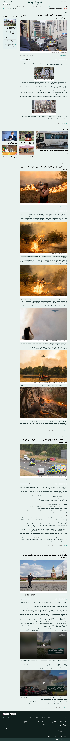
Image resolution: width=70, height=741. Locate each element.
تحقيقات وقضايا (60, 731)
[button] (44, 645)
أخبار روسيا (47, 707)
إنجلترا (52, 545)
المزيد (11, 6)
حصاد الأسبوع (60, 730)
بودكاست (17, 6)
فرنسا (58, 123)
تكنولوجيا (34, 6)
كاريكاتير (55, 721)
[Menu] (66, 6)
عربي (66, 1)
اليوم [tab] (6, 16)
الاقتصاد (45, 6)
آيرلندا (48, 545)
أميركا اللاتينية (60, 725)
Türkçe (62, 1)
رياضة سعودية (65, 730)
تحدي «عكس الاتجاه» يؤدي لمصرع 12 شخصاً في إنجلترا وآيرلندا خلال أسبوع (9, 45)
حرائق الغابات (60, 430)
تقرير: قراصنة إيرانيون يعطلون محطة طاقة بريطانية (55, 8)
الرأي (47, 6)
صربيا (49, 430)
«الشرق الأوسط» (62, 55)
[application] (43, 645)
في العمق (23, 6)
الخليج (65, 721)
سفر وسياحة (25, 721)
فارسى (58, 1)
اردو (59, 1)
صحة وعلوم (37, 6)
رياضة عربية (66, 731)
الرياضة (26, 6)
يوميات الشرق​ (29, 6)
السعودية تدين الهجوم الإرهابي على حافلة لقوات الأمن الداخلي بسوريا (54, 150)
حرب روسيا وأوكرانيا (59, 707)
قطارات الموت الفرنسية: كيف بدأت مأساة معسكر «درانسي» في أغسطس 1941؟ (9, 37)
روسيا (42, 707)
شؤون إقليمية (65, 725)
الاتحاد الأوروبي (54, 430)
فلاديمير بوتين (52, 707)
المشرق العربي (64, 724)
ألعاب (13, 6)
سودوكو (44, 731)
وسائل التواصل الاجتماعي (58, 545)
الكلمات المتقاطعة (43, 730)
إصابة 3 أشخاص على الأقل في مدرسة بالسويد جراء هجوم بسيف (9, 41)
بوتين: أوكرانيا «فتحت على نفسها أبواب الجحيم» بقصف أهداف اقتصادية (9, 32)
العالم (50, 6)
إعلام (44, 724)
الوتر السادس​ (43, 721)
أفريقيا (61, 724)
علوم (38, 721)
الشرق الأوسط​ (53, 6)
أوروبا (62, 12)
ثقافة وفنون (41, 6)
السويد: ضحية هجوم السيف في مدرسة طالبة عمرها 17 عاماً (10, 28)
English (65, 1)
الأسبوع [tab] (4, 16)
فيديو (19, 6)
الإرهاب (62, 123)
